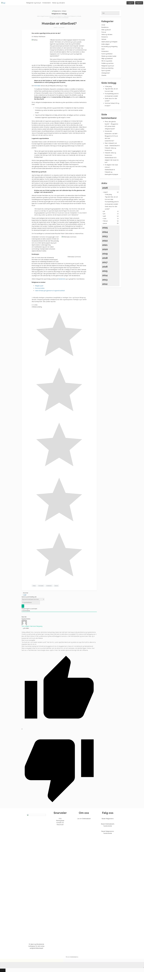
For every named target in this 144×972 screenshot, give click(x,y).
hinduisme (104, 37)
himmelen (37, 86)
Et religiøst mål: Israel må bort (111, 160)
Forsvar (103, 32)
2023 (105, 236)
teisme (56, 585)
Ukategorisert (105, 73)
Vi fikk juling (108, 86)
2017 (105, 262)
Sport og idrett (105, 70)
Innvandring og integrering (109, 46)
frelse (34, 585)
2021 (105, 245)
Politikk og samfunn (107, 63)
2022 (105, 240)
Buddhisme (104, 27)
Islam (103, 49)
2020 (105, 249)
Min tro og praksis (106, 61)
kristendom (49, 585)
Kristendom (46, 3)
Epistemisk (61, 279)
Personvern (60, 824)
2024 (105, 232)
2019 (105, 253)
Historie (103, 39)
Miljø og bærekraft (107, 58)
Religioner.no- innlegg (59, 14)
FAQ (60, 818)
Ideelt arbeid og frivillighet (109, 42)
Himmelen (40, 585)
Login (24, 595)
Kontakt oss (60, 822)
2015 (105, 271)
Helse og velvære (58, 3)
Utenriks (103, 75)
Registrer (139, 3)
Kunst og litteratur (106, 54)
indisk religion (105, 44)
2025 (105, 227)
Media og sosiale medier (108, 56)
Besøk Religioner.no (108, 818)
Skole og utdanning (107, 68)
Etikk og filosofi (106, 30)
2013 (104, 279)
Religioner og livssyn (33, 3)
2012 (105, 284)
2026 (105, 187)
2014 (105, 275)
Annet (55, 27)
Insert (2, 970)
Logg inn (130, 3)
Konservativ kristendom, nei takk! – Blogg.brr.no (111, 133)
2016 (105, 266)
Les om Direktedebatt (84, 818)
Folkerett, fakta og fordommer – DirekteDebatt (110, 155)
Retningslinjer (60, 820)
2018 (105, 258)
